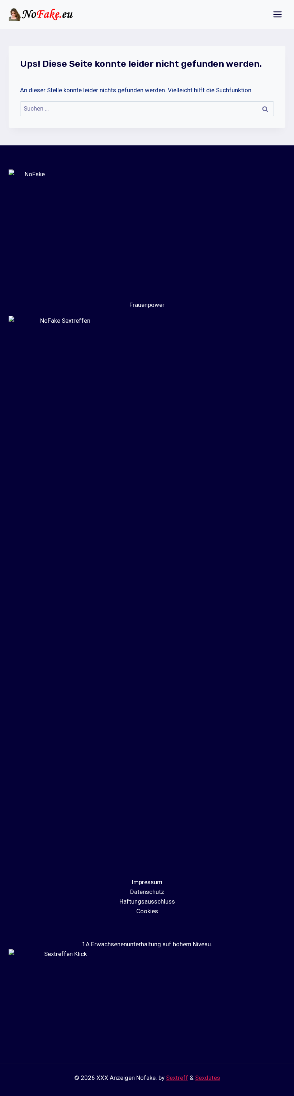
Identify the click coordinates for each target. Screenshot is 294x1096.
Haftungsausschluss (147, 901)
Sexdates (207, 1077)
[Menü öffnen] (277, 14)
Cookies (147, 911)
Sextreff (177, 1077)
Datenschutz (147, 891)
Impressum (147, 882)
